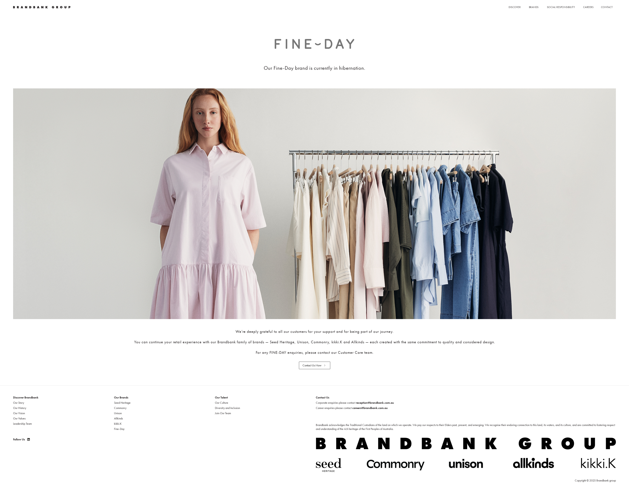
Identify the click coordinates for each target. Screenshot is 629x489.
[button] (514, 7)
